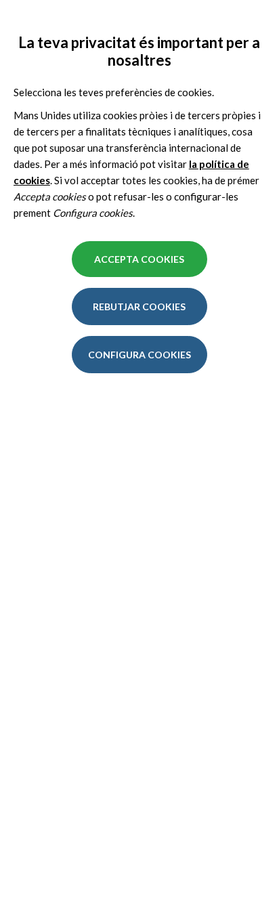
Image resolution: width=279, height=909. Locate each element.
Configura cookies (139, 354)
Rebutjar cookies (139, 306)
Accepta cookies (139, 259)
